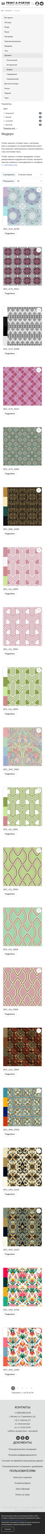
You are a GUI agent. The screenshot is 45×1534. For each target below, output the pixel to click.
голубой (23, 121)
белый (23, 117)
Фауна (6, 32)
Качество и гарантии (22, 1477)
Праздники (8, 46)
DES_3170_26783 (11, 229)
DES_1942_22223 (11, 1190)
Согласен (8, 1529)
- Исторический (10, 65)
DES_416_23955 (10, 589)
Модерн (17, 11)
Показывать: (8, 181)
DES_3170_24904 (11, 469)
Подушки (7, 93)
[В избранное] (38, 190)
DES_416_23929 (10, 949)
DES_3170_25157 (11, 409)
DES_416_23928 (10, 1009)
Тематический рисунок (12, 41)
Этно (6, 51)
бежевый (23, 113)
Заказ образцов (23, 1489)
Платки (7, 88)
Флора (6, 27)
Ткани (6, 98)
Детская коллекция (11, 84)
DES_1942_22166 (11, 1310)
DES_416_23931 (10, 829)
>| (31, 1388)
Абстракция (8, 36)
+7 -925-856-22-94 (9, 165)
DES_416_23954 (10, 649)
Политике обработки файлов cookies (14, 1520)
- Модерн (8, 69)
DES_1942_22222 (11, 1250)
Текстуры (7, 22)
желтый (23, 125)
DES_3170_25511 (11, 289)
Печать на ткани (22, 1495)
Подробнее (10, 233)
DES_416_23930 (10, 889)
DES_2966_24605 (11, 529)
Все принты (8, 18)
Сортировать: (9, 174)
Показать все (9, 128)
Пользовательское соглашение (22, 1449)
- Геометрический (11, 79)
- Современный (10, 74)
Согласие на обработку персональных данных (22, 1461)
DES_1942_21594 (11, 1370)
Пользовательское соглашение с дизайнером (22, 1466)
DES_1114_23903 (11, 1070)
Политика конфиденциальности (22, 1455)
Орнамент (8, 11)
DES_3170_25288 (11, 349)
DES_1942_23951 (11, 769)
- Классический (10, 60)
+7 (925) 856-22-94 (22, 1413)
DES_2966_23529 (11, 1130)
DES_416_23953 (10, 709)
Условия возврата (23, 1483)
